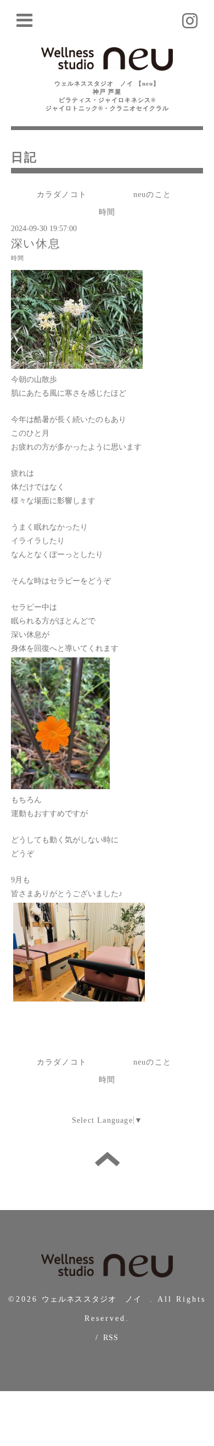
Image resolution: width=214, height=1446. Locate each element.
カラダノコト (62, 194)
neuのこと (152, 194)
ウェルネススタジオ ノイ (96, 1299)
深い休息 (35, 243)
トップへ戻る (107, 1159)
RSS (111, 1338)
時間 (107, 212)
